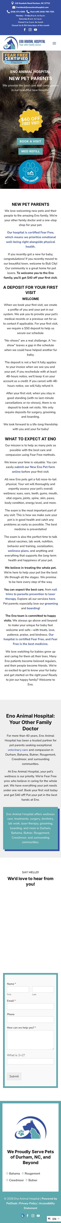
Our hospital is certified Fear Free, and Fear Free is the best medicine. (30, 639)
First (9, 994)
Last (34, 994)
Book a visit (30, 141)
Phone (10, 1014)
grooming (51, 603)
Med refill (30, 151)
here (52, 599)
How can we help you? (21, 1027)
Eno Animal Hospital (20, 814)
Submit (14, 1076)
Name (11, 984)
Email (11, 1001)
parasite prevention (30, 594)
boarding (33, 608)
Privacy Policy (28, 1203)
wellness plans (18, 551)
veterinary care (18, 750)
